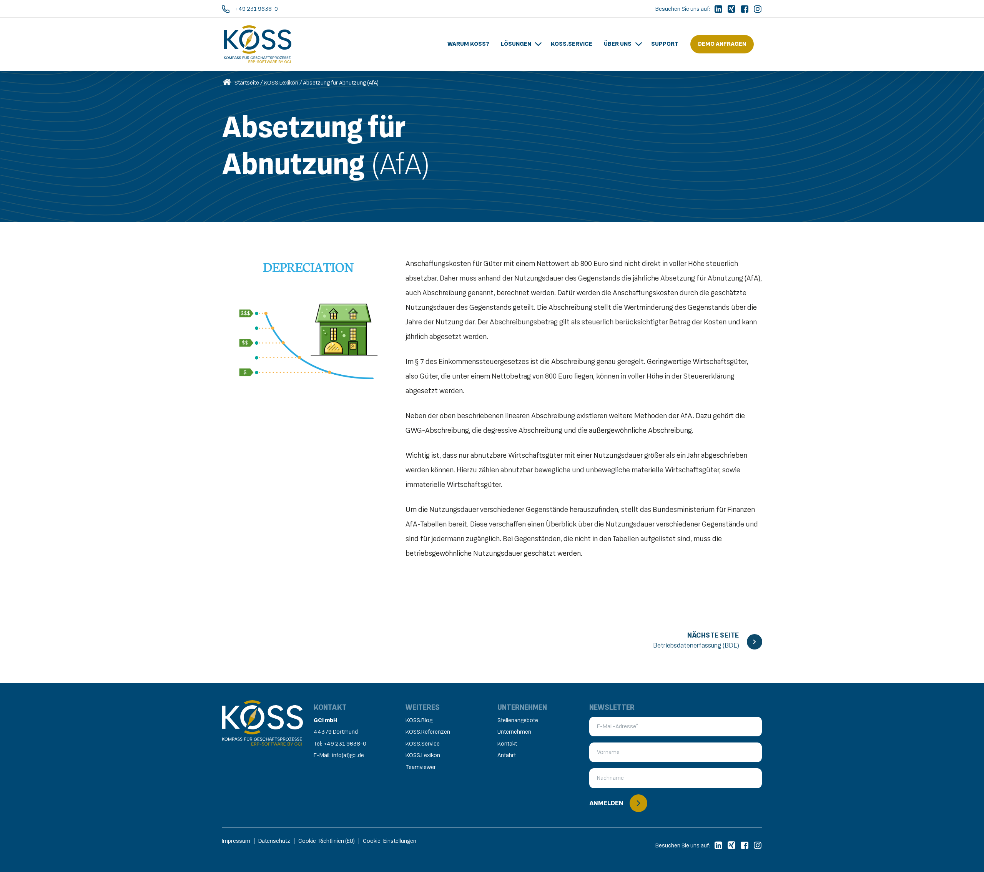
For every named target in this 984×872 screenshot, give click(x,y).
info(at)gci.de (348, 755)
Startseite (246, 82)
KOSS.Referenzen (428, 732)
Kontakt (507, 743)
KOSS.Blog (419, 720)
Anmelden (606, 803)
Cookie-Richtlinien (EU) (326, 841)
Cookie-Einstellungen (389, 841)
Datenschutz (274, 841)
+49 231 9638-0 (345, 743)
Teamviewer (421, 767)
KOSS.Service (423, 743)
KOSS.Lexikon (281, 82)
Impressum (236, 841)
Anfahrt (506, 755)
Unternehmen (514, 732)
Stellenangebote (517, 720)
